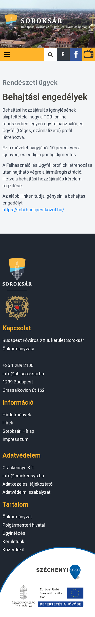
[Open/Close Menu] (7, 54)
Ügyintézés (14, 533)
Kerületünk (13, 541)
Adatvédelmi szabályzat (26, 492)
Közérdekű (13, 549)
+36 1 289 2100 (18, 365)
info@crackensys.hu (23, 475)
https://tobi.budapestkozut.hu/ (33, 209)
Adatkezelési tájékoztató (27, 484)
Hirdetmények (17, 414)
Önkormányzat (17, 516)
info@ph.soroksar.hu (23, 373)
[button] (63, 54)
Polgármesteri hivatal (24, 525)
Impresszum (16, 439)
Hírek (8, 422)
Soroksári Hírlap (18, 431)
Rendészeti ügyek (30, 82)
